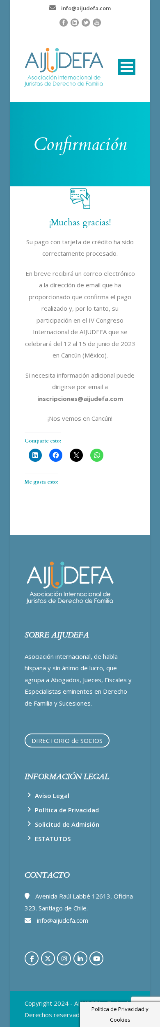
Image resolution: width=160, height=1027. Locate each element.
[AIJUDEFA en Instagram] (64, 958)
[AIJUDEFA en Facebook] (32, 958)
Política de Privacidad (67, 810)
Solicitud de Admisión (67, 824)
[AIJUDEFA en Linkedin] (80, 958)
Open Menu (126, 67)
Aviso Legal (52, 795)
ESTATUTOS (53, 838)
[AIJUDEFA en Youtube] (96, 958)
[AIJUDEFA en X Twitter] (48, 958)
